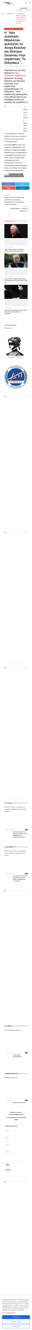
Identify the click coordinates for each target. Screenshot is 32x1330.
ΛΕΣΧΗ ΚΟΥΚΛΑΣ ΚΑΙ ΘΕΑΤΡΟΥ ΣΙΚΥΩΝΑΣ (14, 176)
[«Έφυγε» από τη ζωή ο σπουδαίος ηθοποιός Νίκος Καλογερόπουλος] (16, 231)
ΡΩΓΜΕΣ (8, 1026)
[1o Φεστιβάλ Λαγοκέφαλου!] (15, 1040)
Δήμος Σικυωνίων (14, 174)
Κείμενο (7, 1151)
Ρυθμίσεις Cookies (16, 1321)
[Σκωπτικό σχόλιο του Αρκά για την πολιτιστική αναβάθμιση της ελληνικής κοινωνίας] (15, 817)
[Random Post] (25, 3)
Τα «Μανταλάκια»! (10, 325)
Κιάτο (21, 174)
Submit (8, 1170)
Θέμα (6, 1144)
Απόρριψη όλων (16, 1326)
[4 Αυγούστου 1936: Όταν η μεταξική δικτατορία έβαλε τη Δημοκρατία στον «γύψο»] (15, 861)
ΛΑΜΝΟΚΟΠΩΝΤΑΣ (11, 1073)
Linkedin (22, 188)
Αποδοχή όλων (16, 1317)
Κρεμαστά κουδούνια (19, 1102)
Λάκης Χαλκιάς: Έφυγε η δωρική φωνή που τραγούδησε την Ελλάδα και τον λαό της (16, 280)
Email (6, 1137)
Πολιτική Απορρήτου (8, 1313)
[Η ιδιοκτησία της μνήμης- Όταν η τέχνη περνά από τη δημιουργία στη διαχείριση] (16, 292)
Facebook (8, 184)
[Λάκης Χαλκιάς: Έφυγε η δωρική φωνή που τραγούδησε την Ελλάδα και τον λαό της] (16, 261)
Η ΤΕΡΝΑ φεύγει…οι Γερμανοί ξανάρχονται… (19, 209)
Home (3, 13)
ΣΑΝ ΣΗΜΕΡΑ (9, 847)
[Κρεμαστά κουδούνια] (15, 1088)
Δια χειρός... (9, 803)
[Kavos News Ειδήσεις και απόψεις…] (8, 3)
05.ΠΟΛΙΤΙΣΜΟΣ (18, 28)
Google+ (8, 188)
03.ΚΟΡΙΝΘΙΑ (10, 13)
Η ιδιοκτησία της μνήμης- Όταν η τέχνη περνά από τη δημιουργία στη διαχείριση (15, 311)
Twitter (22, 184)
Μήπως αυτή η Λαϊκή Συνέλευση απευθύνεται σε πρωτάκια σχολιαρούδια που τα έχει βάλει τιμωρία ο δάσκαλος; (14, 200)
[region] (16, 1313)
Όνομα (7, 1130)
